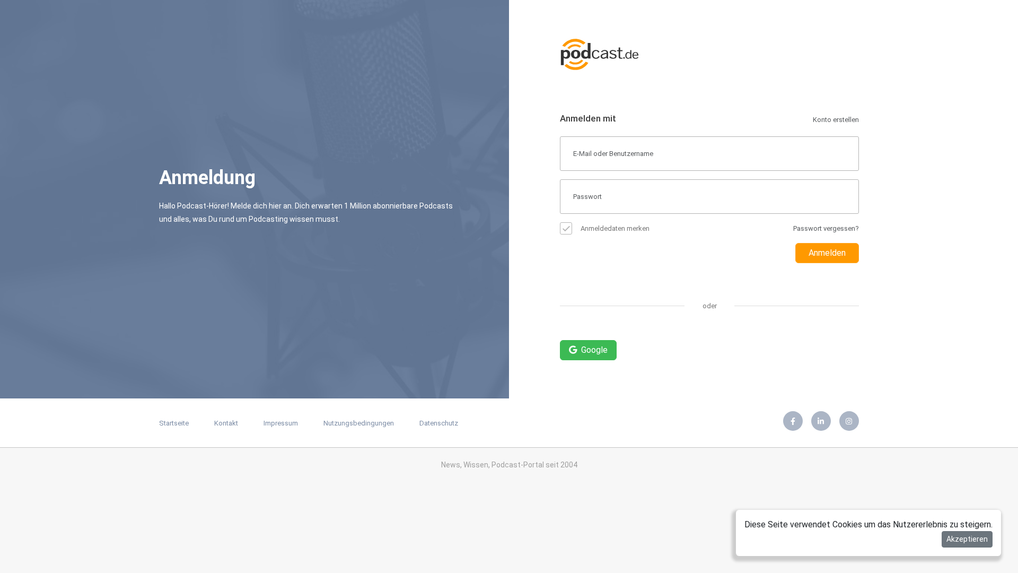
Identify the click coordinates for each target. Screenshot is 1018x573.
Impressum (281, 423)
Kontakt (226, 423)
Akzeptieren (967, 539)
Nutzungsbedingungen (358, 423)
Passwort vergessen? (826, 228)
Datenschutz (438, 423)
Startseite (174, 423)
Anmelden (827, 253)
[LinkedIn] (821, 421)
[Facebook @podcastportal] (793, 421)
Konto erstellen (836, 120)
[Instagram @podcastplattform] (849, 421)
